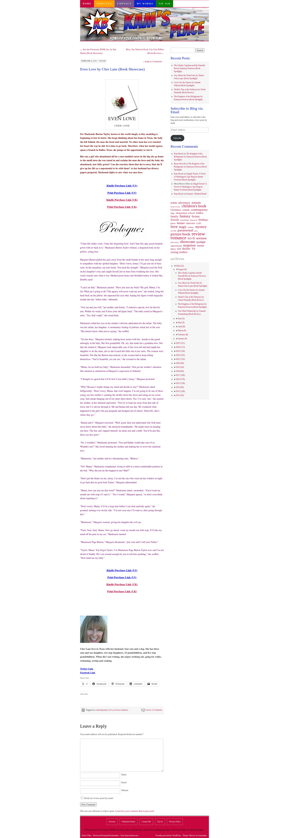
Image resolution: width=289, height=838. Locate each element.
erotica (199, 213)
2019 (180, 367)
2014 (180, 387)
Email (124, 782)
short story (175, 242)
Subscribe (177, 138)
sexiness (201, 238)
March (182, 330)
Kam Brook (178, 153)
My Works (145, 4)
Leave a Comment (154, 710)
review (117, 710)
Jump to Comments (152, 61)
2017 (180, 375)
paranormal (185, 230)
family (174, 216)
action (174, 202)
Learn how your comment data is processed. (134, 811)
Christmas (176, 209)
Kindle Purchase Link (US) (122, 185)
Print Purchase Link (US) (121, 193)
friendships (184, 220)
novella (173, 231)
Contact (124, 4)
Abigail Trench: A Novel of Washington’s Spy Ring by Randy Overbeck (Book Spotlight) (190, 177)
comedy (186, 209)
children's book (194, 205)
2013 (180, 391)
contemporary (101, 710)
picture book (180, 234)
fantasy (185, 216)
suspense (189, 245)
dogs (172, 213)
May (181, 322)
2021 (180, 359)
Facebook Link (87, 672)
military (191, 227)
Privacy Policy (175, 821)
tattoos (173, 249)
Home (87, 4)
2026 (180, 266)
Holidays (203, 219)
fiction (196, 216)
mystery (201, 226)
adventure (184, 202)
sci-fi (191, 238)
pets (196, 231)
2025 (180, 343)
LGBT (198, 223)
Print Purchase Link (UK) (122, 207)
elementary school (185, 213)
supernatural (176, 245)
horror (173, 223)
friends (175, 219)
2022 (180, 355)
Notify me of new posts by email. (99, 798)
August (182, 269)
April (181, 326)
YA (194, 248)
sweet (200, 245)
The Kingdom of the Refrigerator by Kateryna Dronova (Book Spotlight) (190, 156)
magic (183, 226)
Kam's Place (86, 835)
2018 (180, 371)
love (111, 710)
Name (123, 774)
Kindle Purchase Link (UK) (122, 200)
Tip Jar (164, 4)
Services (104, 4)
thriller (186, 248)
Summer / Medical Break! (196, 194)
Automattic (202, 835)
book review (175, 207)
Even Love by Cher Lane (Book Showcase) (112, 69)
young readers (179, 252)
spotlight (200, 242)
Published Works (128, 821)
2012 (180, 395)
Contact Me (146, 821)
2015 (180, 383)
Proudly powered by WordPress (168, 835)
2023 (180, 351)
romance (124, 710)
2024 (180, 347)
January (182, 338)
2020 (180, 363)
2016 (180, 379)
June (181, 318)
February (183, 334)
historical (193, 220)
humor (181, 223)
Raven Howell (179, 164)
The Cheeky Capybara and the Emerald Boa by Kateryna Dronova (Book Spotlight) (189, 68)
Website (124, 790)
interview (190, 223)
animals (196, 202)
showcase (187, 241)
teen (179, 248)
